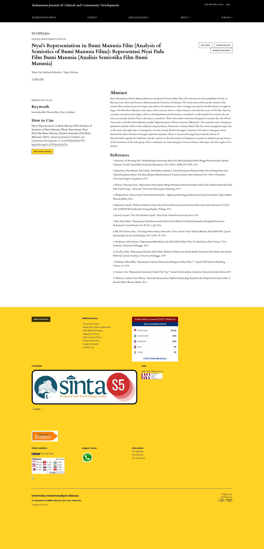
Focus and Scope (91, 324)
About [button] (184, 17)
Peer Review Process (92, 330)
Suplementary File (223, 45)
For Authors (137, 455)
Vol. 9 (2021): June (41, 33)
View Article (205, 45)
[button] (38, 79)
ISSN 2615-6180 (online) (213, 4)
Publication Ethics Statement (97, 327)
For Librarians (138, 458)
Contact (92, 17)
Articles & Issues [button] (138, 17)
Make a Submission (41, 319)
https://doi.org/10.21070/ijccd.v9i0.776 (50, 144)
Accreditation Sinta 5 (44, 17)
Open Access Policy (92, 337)
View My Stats (47, 454)
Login (228, 4)
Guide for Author (91, 344)
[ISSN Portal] (152, 376)
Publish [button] (226, 17)
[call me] (87, 457)
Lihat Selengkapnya (155, 358)
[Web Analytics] (36, 454)
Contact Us (88, 347)
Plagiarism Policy (91, 334)
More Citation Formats (42, 151)
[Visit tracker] (33, 478)
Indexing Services (91, 341)
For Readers (137, 451)
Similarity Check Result (221, 50)
